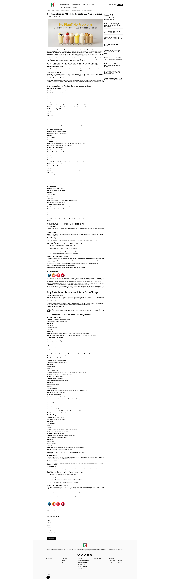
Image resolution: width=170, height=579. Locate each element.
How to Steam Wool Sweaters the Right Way (112, 45)
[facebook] (78, 554)
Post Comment (51, 538)
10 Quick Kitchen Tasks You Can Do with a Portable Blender (112, 31)
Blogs (93, 4)
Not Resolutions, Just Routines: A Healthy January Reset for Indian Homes (112, 65)
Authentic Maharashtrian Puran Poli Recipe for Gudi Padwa (112, 18)
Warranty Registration (65, 7)
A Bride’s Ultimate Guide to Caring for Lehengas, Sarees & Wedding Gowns (113, 79)
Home (48, 10)
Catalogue (75, 7)
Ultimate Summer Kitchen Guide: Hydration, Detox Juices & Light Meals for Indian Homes (113, 38)
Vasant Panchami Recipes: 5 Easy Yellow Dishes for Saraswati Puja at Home (112, 52)
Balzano (53, 574)
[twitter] (81, 554)
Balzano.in (72, 265)
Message (49, 530)
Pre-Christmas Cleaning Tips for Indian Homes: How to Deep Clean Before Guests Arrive (112, 72)
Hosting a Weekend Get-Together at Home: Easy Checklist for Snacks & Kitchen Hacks (113, 25)
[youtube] (88, 554)
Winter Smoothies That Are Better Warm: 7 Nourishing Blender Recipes (113, 58)
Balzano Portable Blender (55, 52)
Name (48, 520)
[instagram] (85, 554)
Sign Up (111, 4)
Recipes (57, 10)
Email (48, 525)
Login (115, 4)
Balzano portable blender (73, 74)
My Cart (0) (120, 4)
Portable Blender (71, 228)
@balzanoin (60, 267)
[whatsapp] (91, 554)
